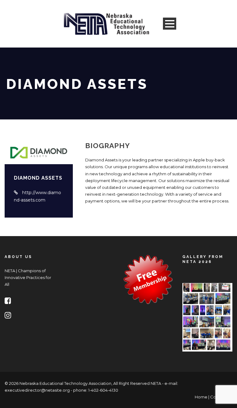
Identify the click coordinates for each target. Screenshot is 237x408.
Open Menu (169, 24)
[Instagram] (9, 316)
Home (201, 396)
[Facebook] (9, 301)
